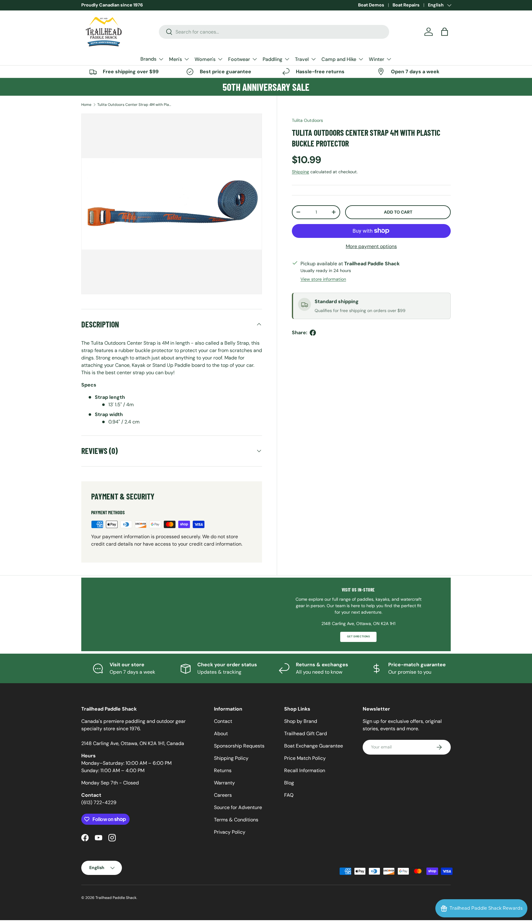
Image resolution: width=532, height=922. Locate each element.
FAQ (288, 795)
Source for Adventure (238, 807)
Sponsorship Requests (239, 746)
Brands (148, 59)
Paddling (272, 59)
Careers (223, 795)
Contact (223, 721)
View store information (323, 279)
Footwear (239, 59)
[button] (444, 31)
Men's (175, 59)
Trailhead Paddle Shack (115, 897)
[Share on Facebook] (313, 333)
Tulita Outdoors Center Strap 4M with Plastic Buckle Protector (134, 104)
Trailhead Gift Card (305, 733)
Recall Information (304, 770)
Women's (205, 59)
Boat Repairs (406, 5)
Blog (289, 783)
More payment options (371, 246)
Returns (223, 770)
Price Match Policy (305, 758)
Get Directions (358, 636)
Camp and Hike (338, 59)
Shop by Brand (300, 721)
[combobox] (274, 32)
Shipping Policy (231, 758)
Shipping (300, 171)
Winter (376, 59)
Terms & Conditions (236, 819)
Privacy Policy (229, 832)
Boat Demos (371, 5)
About (221, 733)
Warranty (224, 783)
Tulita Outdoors (307, 120)
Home (86, 104)
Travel (302, 59)
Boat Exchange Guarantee (313, 746)
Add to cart (398, 212)
